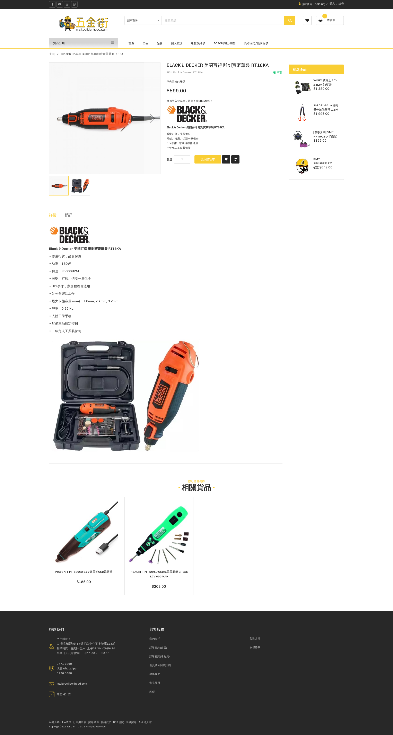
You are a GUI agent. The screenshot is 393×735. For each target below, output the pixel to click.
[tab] (52, 215)
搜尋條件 (93, 722)
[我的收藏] (307, 20)
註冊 (341, 3)
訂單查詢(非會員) (159, 656)
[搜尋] (289, 20)
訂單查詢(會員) (158, 647)
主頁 (52, 54)
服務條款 (255, 647)
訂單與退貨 (79, 722)
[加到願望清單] (226, 159)
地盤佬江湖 (64, 694)
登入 (332, 3)
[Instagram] (67, 4)
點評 (68, 215)
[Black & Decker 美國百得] (187, 114)
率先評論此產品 (176, 81)
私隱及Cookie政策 (60, 722)
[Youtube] (59, 4)
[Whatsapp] (74, 4)
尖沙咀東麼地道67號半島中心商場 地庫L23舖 (86, 643)
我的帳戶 (154, 638)
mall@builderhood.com (72, 683)
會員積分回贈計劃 (160, 665)
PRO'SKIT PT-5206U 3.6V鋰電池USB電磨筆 (83, 571)
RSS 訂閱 (118, 722)
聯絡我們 (154, 674)
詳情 (52, 215)
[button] (152, 118)
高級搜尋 (131, 722)
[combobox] (223, 20)
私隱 (152, 691)
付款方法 (255, 638)
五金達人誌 (145, 722)
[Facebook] (52, 4)
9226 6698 (64, 673)
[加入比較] (235, 159)
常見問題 (154, 682)
